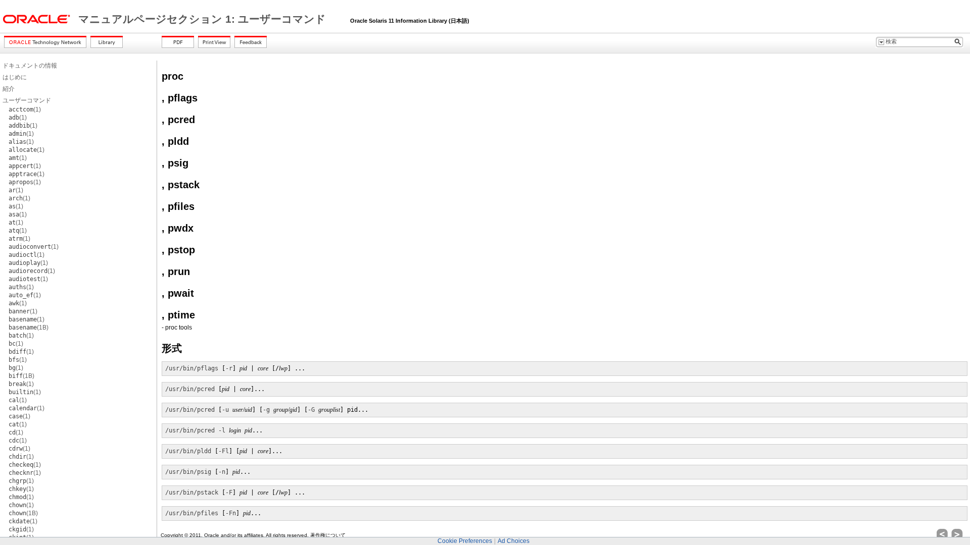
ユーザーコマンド (27, 100)
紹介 (9, 88)
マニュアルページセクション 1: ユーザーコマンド (203, 19)
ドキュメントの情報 (30, 65)
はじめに (15, 77)
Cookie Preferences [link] (465, 540)
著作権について (328, 535)
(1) (25, 109)
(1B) (28, 327)
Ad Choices (513, 540)
